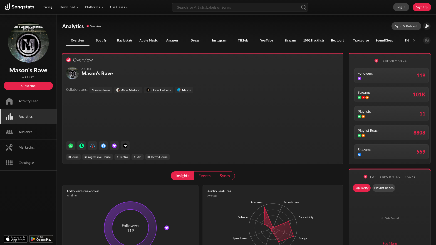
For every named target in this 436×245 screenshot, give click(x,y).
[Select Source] (427, 40)
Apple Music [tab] (148, 40)
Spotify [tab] (101, 40)
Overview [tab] (78, 40)
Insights (182, 175)
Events (204, 175)
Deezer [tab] (196, 40)
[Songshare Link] (427, 26)
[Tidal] (125, 145)
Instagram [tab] (219, 40)
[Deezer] (114, 145)
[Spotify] (70, 145)
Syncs (225, 175)
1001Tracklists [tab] (314, 40)
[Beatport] (81, 145)
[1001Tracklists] (92, 145)
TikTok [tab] (243, 40)
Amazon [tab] (172, 40)
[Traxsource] (103, 145)
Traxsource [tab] (361, 40)
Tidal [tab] (408, 40)
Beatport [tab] (337, 40)
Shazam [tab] (290, 40)
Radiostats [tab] (125, 40)
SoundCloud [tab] (385, 40)
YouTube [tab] (266, 40)
